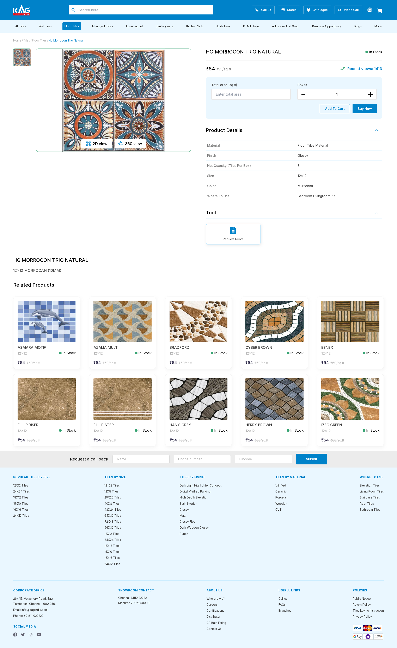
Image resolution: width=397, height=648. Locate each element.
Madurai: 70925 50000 (133, 603)
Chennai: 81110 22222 (132, 597)
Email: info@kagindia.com (30, 609)
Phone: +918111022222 (28, 615)
